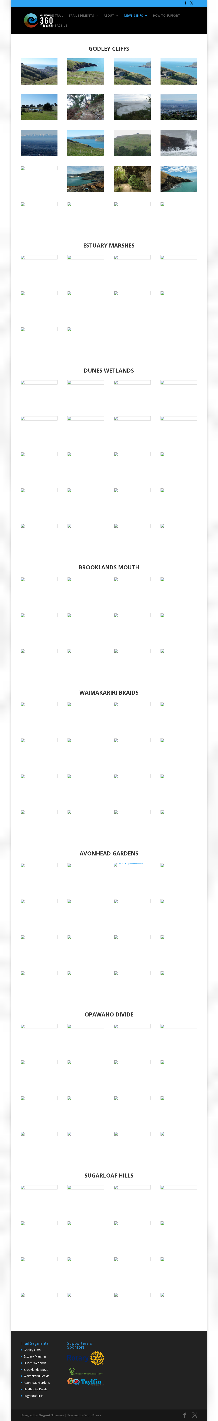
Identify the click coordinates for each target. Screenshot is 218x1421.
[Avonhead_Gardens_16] (39, 866)
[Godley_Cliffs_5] (179, 191)
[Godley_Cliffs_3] (85, 205)
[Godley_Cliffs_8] (39, 169)
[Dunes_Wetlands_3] (85, 527)
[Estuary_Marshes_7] (132, 294)
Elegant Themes (51, 1415)
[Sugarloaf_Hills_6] (179, 1224)
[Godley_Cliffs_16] (39, 119)
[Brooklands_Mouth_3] (85, 580)
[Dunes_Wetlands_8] (39, 491)
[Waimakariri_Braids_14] (132, 705)
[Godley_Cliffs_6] (132, 191)
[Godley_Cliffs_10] (132, 155)
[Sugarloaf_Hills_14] (39, 1296)
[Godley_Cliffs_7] (85, 191)
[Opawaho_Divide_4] (39, 1135)
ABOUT (109, 15)
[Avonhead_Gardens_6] (132, 974)
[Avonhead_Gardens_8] (85, 938)
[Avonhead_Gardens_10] (179, 902)
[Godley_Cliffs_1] (179, 205)
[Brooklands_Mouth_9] (39, 616)
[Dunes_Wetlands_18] (179, 383)
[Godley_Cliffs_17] (179, 83)
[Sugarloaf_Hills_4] (179, 1188)
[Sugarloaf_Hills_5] (132, 1188)
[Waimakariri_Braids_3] (85, 813)
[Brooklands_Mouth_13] (179, 652)
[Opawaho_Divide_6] (132, 1099)
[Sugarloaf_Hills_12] (132, 1260)
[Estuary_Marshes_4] (179, 258)
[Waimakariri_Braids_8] (39, 777)
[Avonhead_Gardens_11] (132, 902)
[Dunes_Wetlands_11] (85, 419)
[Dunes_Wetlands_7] (85, 491)
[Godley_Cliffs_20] (39, 83)
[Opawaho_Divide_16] (39, 1027)
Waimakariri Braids (36, 1376)
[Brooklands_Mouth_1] (179, 580)
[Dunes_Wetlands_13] (179, 419)
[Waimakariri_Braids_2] (132, 813)
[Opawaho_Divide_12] (39, 1063)
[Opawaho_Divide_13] (179, 1027)
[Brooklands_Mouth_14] (132, 652)
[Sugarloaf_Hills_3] (39, 1224)
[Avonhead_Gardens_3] (179, 938)
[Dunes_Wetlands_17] (132, 383)
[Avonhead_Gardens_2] (132, 938)
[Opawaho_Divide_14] (132, 1027)
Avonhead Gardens (37, 1383)
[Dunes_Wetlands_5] (179, 527)
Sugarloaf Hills (33, 1396)
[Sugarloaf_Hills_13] (179, 1260)
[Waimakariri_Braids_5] (179, 777)
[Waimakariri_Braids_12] (39, 741)
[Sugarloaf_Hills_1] (85, 1188)
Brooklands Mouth (36, 1370)
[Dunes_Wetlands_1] (179, 491)
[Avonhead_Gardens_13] (179, 866)
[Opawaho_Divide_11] (85, 1063)
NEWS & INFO (133, 15)
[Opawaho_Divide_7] (85, 1099)
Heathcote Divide (35, 1389)
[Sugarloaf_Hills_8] (85, 1224)
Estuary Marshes (35, 1356)
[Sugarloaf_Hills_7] (132, 1224)
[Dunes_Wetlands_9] (179, 455)
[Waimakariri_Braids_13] (179, 705)
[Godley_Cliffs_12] (132, 119)
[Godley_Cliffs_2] (132, 205)
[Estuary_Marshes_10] (85, 330)
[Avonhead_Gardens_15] (85, 866)
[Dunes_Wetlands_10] (132, 455)
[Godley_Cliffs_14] (39, 155)
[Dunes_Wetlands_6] (132, 491)
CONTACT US (57, 25)
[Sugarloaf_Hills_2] (39, 1188)
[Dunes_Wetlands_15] (85, 455)
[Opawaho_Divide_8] (39, 1099)
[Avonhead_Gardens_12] (39, 902)
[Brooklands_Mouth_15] (85, 652)
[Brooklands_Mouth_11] (132, 616)
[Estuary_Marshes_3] (132, 258)
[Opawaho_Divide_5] (179, 1099)
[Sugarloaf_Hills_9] (132, 1296)
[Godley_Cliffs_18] (132, 83)
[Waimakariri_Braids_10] (132, 741)
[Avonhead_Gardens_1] (179, 974)
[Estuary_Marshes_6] (85, 294)
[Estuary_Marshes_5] (39, 294)
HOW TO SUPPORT (166, 15)
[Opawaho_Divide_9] (179, 1063)
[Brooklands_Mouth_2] (132, 580)
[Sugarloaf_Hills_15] (85, 1296)
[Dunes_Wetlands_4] (132, 527)
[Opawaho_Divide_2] (132, 1135)
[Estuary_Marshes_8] (179, 294)
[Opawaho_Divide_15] (85, 1027)
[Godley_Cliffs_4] (39, 205)
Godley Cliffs (32, 1350)
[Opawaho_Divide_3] (85, 1135)
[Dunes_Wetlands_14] (39, 455)
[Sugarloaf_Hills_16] (179, 1296)
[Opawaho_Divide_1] (179, 1135)
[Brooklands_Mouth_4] (39, 580)
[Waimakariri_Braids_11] (85, 741)
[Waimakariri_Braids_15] (85, 705)
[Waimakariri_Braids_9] (179, 741)
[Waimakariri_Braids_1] (179, 813)
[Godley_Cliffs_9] (179, 155)
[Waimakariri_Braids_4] (39, 813)
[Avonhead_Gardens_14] (129, 863)
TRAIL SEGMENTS (81, 15)
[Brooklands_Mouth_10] (179, 616)
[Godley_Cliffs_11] (85, 119)
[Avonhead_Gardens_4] (39, 974)
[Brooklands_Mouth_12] (85, 616)
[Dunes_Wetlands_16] (39, 419)
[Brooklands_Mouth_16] (39, 652)
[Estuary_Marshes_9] (39, 330)
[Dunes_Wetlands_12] (132, 419)
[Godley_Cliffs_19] (85, 83)
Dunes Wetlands (35, 1363)
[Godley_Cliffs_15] (85, 155)
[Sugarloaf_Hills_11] (39, 1260)
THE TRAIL (55, 15)
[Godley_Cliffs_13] (179, 119)
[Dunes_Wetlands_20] (39, 383)
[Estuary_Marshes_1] (39, 258)
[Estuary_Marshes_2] (85, 258)
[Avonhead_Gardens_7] (85, 902)
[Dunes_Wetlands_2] (39, 527)
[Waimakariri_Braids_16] (39, 705)
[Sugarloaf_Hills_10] (85, 1260)
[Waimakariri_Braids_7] (85, 777)
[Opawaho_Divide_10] (132, 1063)
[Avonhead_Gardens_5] (85, 974)
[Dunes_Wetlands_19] (85, 383)
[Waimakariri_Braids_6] (132, 777)
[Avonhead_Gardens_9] (39, 938)
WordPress (93, 1415)
